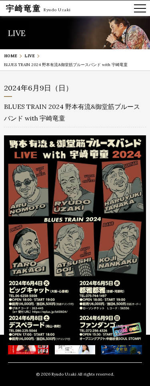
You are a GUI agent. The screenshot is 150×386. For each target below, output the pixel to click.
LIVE (29, 55)
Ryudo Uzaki (57, 9)
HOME (10, 55)
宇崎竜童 (23, 8)
